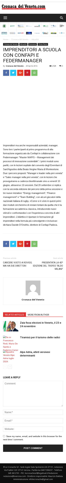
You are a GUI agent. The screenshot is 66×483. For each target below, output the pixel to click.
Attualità (35, 39)
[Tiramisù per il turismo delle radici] (10, 344)
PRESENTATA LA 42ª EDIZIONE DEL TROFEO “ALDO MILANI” (48, 265)
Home (5, 39)
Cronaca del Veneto (20, 39)
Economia (32, 44)
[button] (61, 18)
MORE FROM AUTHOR (38, 315)
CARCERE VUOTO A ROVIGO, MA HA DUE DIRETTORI (17, 264)
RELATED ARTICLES (14, 315)
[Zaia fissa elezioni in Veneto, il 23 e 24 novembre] (10, 326)
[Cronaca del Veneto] (33, 7)
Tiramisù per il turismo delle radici (40, 337)
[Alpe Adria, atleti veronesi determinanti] (10, 356)
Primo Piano (43, 44)
